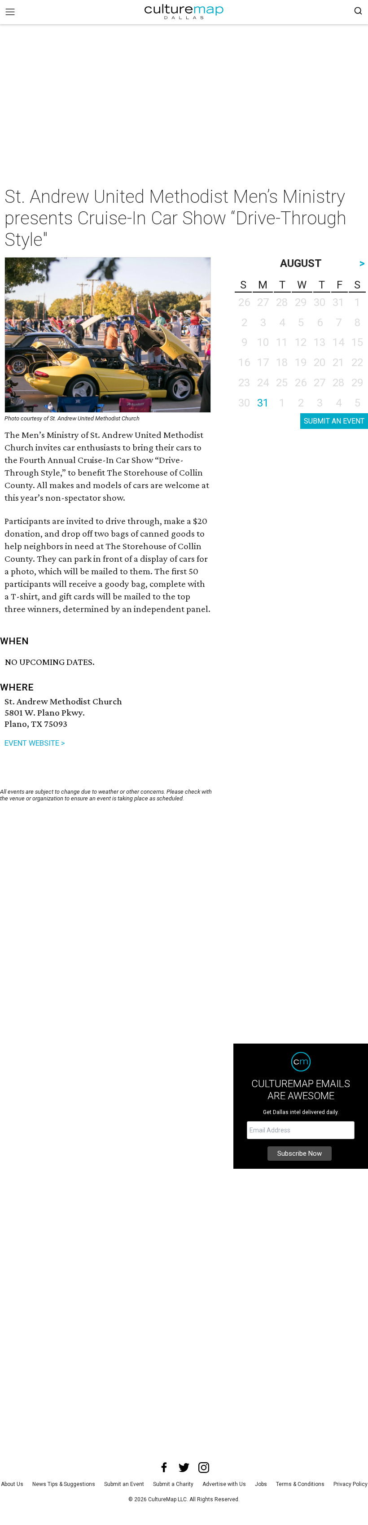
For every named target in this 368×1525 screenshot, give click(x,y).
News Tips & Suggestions (63, 1484)
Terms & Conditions (300, 1484)
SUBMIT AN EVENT (334, 421)
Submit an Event (124, 1484)
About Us (12, 1484)
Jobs (261, 1484)
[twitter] (184, 1467)
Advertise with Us (224, 1484)
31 (263, 403)
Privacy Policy (350, 1484)
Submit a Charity (173, 1484)
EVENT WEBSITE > (34, 742)
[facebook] (164, 1467)
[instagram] (203, 1467)
